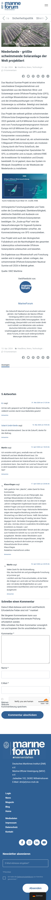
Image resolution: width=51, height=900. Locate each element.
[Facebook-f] (22, 842)
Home (8, 811)
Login (8, 793)
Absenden (35, 888)
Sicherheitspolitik (22, 18)
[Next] (42, 18)
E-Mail (5, 683)
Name (5, 668)
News (29, 67)
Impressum (11, 822)
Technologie (37, 67)
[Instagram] (29, 842)
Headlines (22, 67)
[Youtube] (44, 842)
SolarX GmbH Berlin (9, 425)
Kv (2, 403)
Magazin (9, 802)
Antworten (4, 415)
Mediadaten (11, 818)
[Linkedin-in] (37, 842)
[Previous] (7, 18)
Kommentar (7, 634)
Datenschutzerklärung (25, 877)
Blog (7, 807)
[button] (46, 6)
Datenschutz (11, 827)
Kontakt (9, 831)
